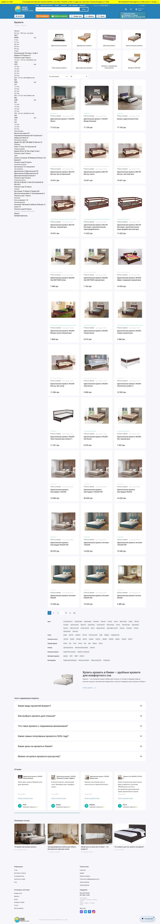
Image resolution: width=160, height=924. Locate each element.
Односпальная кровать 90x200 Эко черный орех (129, 438)
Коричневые (87, 621)
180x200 (111, 639)
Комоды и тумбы (19, 902)
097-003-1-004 (85, 895)
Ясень (100, 643)
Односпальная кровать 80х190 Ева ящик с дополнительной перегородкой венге (96, 227)
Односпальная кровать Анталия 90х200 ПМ (96, 597)
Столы (16, 905)
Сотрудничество (19, 876)
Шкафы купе (78, 16)
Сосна (80, 643)
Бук (70, 643)
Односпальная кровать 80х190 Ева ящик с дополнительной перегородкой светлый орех (129, 227)
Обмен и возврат (85, 876)
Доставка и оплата (47, 5)
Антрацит (129, 628)
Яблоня (137, 621)
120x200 (91, 639)
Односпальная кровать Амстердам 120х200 (59, 491)
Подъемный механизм (70, 660)
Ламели (92, 647)
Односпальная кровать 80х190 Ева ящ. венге (96, 173)
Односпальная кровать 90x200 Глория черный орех (129, 332)
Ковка (65, 635)
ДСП (71, 656)
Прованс (78, 635)
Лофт (100, 635)
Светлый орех (126, 624)
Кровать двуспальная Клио (127, 119)
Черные (122, 628)
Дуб (89, 643)
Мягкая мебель (19, 908)
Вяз (85, 643)
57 (66, 613)
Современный (115, 635)
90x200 (72, 639)
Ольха (65, 643)
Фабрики (64, 5)
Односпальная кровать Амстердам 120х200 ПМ (93, 491)
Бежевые (96, 621)
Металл (82, 656)
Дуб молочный (74, 628)
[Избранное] (130, 9)
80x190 (85, 639)
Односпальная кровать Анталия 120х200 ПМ (129, 544)
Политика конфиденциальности (89, 879)
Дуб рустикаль (101, 628)
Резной (85, 635)
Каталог (20, 16)
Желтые (103, 621)
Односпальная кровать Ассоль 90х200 (129, 597)
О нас (37, 5)
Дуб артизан (67, 631)
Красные (83, 624)
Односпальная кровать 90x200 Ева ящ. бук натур (62, 385)
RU (141, 5)
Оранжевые (135, 624)
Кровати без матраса (69, 652)
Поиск (84, 9)
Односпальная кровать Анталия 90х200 (62, 597)
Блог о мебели (73, 5)
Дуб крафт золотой (112, 628)
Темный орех (78, 621)
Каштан (66, 628)
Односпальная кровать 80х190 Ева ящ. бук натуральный (62, 173)
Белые (118, 624)
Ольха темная (101, 624)
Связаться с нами (19, 879)
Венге (92, 628)
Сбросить (17, 211)
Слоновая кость (68, 621)
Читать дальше (88, 688)
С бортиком (106, 660)
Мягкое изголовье (84, 660)
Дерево (66, 656)
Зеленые (75, 631)
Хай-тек (71, 635)
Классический (93, 635)
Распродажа (44, 16)
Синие (116, 621)
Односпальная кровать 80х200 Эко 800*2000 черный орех (96, 279)
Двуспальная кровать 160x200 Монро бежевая (96, 120)
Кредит (57, 5)
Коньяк (136, 628)
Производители (84, 885)
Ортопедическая (68, 647)
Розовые (66, 624)
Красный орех (75, 624)
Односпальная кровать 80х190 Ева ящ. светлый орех (129, 173)
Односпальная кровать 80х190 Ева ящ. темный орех (62, 226)
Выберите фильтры (27, 211)
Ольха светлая (85, 628)
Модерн (106, 635)
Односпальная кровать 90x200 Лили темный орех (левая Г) (62, 438)
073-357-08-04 (100, 5)
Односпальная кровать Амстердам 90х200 (126, 491)
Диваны (91, 16)
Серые (130, 621)
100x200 (78, 639)
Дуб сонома (123, 621)
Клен (74, 643)
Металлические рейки (81, 647)
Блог (15, 882)
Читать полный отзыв (25, 798)
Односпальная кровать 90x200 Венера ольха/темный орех (62, 332)
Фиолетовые (110, 624)
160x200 (124, 639)
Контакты (82, 5)
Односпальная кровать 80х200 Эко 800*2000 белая (62, 279)
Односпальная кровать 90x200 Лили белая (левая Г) (129, 385)
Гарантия (83, 870)
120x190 (98, 639)
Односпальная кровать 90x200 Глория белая (96, 332)
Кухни (102, 16)
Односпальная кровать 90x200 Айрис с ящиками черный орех (129, 279)
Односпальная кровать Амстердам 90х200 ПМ (59, 544)
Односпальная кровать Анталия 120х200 (96, 544)
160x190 (66, 639)
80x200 (117, 639)
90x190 (130, 639)
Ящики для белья (96, 660)
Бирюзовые (91, 624)
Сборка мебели (84, 882)
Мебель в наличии (61, 16)
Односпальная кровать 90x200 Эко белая (96, 438)
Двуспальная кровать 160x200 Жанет (62, 120)
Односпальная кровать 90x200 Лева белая (96, 385)
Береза (95, 643)
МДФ (76, 656)
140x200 (104, 639)
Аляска (110, 621)
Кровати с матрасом (83, 652)
